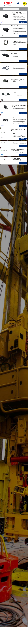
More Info (22, 22)
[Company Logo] (8, 3)
